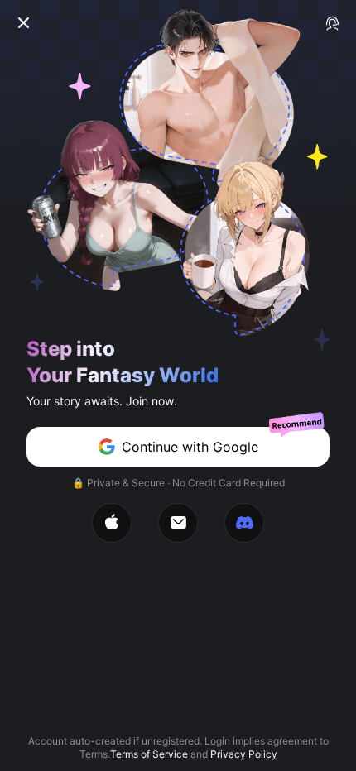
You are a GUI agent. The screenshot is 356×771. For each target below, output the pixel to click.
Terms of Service (149, 754)
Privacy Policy (243, 754)
